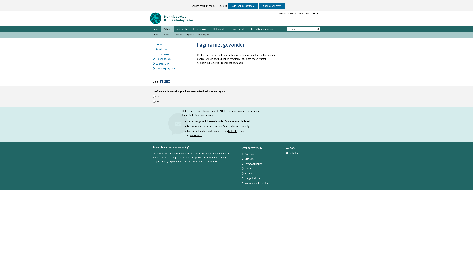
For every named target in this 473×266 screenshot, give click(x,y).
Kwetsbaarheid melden (257, 183)
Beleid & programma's (262, 29)
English (300, 13)
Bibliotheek (292, 13)
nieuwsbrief (196, 135)
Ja (158, 96)
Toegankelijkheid (253, 178)
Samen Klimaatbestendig (236, 126)
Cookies (223, 5)
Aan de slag (182, 29)
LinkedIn (232, 131)
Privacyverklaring (253, 163)
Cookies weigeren (272, 5)
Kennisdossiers (200, 29)
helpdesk (251, 121)
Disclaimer (250, 159)
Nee (159, 101)
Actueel (168, 29)
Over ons (282, 13)
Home (156, 29)
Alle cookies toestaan (243, 5)
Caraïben (308, 13)
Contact (249, 168)
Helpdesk (316, 13)
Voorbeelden (239, 29)
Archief (248, 173)
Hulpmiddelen (220, 29)
